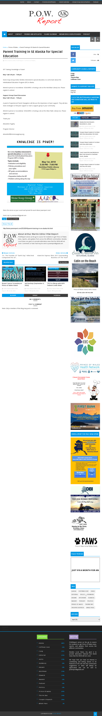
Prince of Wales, (31, 60)
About (29, 2)
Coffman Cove (83, 591)
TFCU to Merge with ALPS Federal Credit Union (56, 284)
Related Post (8, 262)
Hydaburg (90, 594)
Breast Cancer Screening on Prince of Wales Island (12, 284)
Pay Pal (73, 92)
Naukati (74, 601)
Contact (36, 2)
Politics (90, 601)
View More (64, 262)
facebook (57, 295)
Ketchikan (82, 598)
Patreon (73, 90)
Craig (93, 591)
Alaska (74, 591)
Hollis (82, 594)
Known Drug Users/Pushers (81, 2)
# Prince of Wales (13, 219)
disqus (35, 295)
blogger (13, 295)
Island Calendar (64, 2)
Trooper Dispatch (78, 607)
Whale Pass (90, 607)
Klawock (91, 598)
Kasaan (74, 598)
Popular (85, 118)
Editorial (75, 594)
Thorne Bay (89, 604)
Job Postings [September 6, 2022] (34, 284)
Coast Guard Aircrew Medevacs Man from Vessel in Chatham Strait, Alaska (89, 154)
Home (22, 2)
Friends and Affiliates (49, 2)
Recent (75, 118)
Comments (95, 118)
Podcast (95, 2)
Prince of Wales (13, 47)
